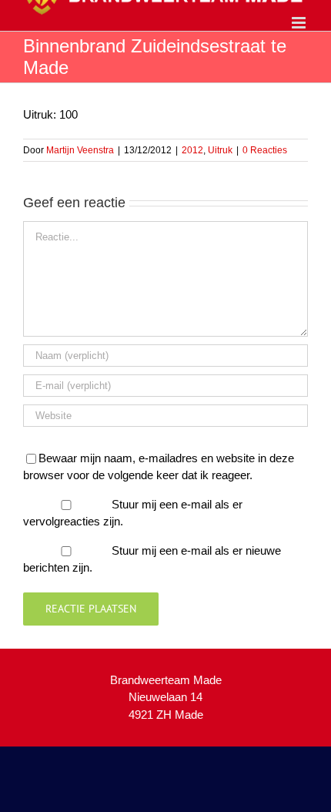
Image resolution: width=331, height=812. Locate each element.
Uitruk (220, 150)
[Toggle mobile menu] (300, 23)
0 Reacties (264, 150)
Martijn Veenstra (80, 150)
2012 (192, 150)
